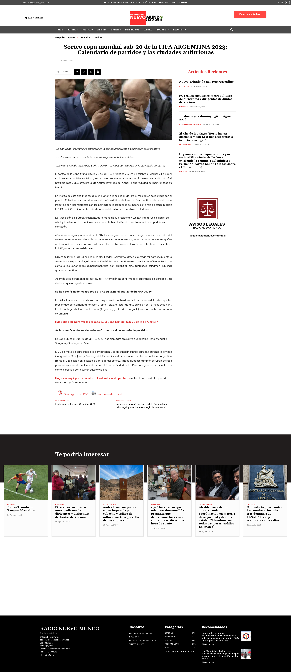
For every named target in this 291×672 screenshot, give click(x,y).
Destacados (85, 37)
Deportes (71, 37)
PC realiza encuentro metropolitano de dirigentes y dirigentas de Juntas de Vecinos (205, 99)
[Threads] (53, 655)
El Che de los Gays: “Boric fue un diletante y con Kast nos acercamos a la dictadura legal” (206, 137)
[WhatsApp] (91, 72)
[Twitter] (278, 2)
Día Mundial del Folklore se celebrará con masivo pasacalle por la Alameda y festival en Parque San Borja (220, 655)
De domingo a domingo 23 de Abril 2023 (75, 404)
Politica (183, 172)
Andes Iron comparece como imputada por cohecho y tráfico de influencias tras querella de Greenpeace (121, 514)
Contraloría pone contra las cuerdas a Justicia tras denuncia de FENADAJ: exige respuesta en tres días (264, 514)
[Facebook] (77, 72)
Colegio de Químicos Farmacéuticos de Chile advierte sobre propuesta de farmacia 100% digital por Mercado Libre (220, 637)
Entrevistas (185, 145)
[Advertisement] (145, 558)
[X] (84, 72)
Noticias (98, 37)
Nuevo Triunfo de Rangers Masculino (206, 81)
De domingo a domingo (190, 124)
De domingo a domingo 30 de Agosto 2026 (206, 118)
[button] (231, 29)
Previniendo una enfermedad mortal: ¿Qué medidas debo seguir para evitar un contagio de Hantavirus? (141, 406)
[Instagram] (282, 2)
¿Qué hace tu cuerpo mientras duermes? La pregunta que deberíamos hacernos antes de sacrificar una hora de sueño (167, 515)
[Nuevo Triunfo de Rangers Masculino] (26, 482)
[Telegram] (285, 2)
